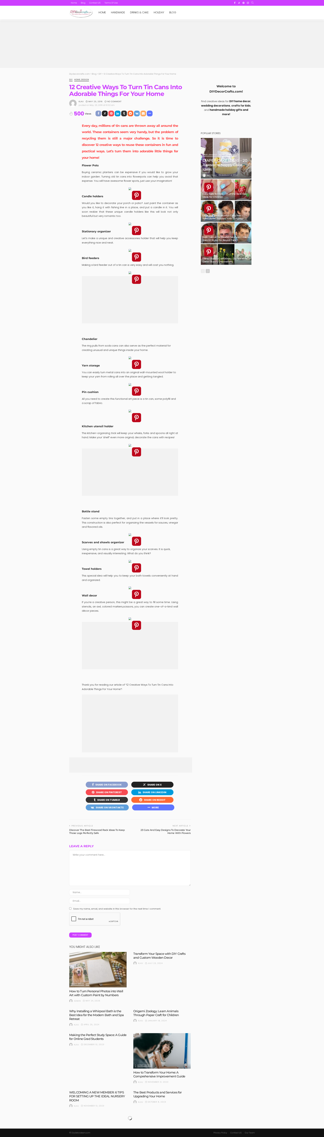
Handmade (118, 12)
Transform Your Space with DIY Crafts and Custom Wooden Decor (159, 956)
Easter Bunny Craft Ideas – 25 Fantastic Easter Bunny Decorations (224, 260)
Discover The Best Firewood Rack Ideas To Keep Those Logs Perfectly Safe (97, 831)
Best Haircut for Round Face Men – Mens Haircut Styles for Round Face (225, 239)
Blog (83, 2)
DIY (71, 80)
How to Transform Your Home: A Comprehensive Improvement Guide (159, 1074)
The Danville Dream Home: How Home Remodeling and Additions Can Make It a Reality (96, 1120)
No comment (114, 101)
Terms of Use (111, 2)
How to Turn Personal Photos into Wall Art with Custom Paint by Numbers (96, 993)
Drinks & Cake (139, 12)
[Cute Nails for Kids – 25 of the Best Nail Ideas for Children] (226, 189)
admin (77, 1001)
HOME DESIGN (81, 80)
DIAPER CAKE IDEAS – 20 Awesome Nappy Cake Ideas (224, 165)
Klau (81, 101)
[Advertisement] (162, 44)
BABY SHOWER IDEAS (213, 155)
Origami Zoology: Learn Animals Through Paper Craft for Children (156, 1013)
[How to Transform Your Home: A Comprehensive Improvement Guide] (162, 1051)
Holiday (159, 12)
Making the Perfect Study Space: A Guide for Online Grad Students (97, 1037)
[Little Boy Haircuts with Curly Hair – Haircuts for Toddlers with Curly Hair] (226, 211)
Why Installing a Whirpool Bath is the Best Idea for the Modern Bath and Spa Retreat (96, 1015)
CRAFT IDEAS (77, 984)
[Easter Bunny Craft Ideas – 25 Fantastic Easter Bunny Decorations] (226, 254)
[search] (252, 3)
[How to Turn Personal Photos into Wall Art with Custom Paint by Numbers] (98, 969)
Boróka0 (212, 175)
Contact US (95, 2)
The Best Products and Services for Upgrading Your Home (157, 1094)
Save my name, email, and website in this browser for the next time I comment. (117, 908)
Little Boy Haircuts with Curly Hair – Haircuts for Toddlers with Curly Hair (223, 217)
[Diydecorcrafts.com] (81, 12)
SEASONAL (231, 155)
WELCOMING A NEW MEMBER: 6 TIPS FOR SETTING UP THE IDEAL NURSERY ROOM (97, 1096)
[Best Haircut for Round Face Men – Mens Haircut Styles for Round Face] (226, 232)
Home (74, 2)
